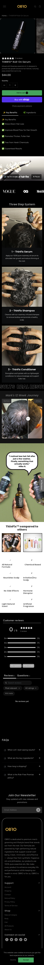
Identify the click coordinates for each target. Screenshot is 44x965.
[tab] (23, 675)
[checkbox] (9, 693)
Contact (8, 895)
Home (4, 16)
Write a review (28, 666)
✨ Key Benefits (10, 112)
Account (8, 887)
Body (6, 919)
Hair (6, 922)
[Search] (35, 6)
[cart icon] (40, 6)
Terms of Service (11, 906)
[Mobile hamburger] (4, 6)
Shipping (8, 891)
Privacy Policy (10, 902)
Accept (26, 960)
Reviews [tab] (9, 675)
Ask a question (16, 666)
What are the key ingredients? (21, 758)
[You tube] (25, 939)
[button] (22, 638)
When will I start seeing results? (21, 750)
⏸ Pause (36, 177)
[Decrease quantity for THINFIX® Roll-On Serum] (4, 85)
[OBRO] (22, 6)
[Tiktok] (20, 939)
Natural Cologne (11, 915)
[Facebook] (7, 939)
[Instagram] (16, 939)
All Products (9, 926)
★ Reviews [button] (42, 485)
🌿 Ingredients (29, 112)
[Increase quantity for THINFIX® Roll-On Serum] (15, 85)
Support (9, 883)
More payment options (22, 106)
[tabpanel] (22, 704)
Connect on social (15, 935)
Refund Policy (10, 898)
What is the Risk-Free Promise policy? (21, 776)
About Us (8, 930)
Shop (7, 910)
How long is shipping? (17, 766)
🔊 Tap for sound (10, 177)
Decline (13, 960)
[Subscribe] (38, 810)
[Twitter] (11, 939)
